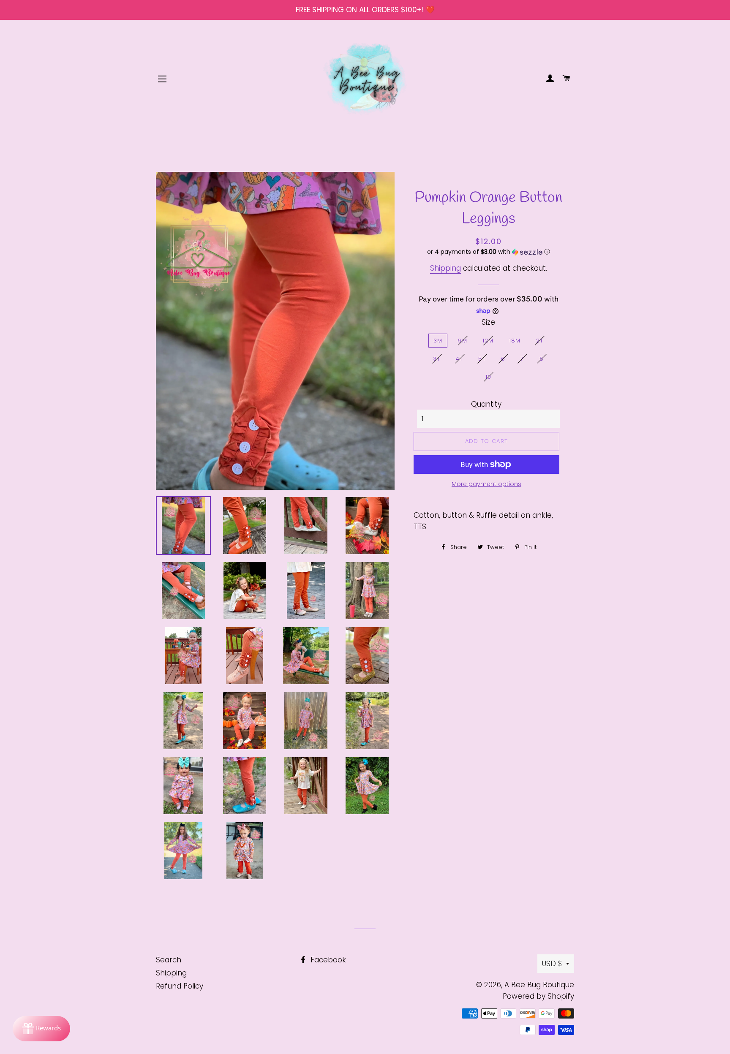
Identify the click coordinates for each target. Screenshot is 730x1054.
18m (515, 341)
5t (482, 359)
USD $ (552, 964)
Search (168, 960)
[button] (489, 251)
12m (488, 341)
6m (462, 341)
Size (488, 322)
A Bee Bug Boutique (539, 985)
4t (459, 359)
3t (437, 359)
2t (540, 341)
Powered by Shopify (538, 996)
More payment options (486, 484)
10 (488, 377)
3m (438, 341)
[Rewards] (41, 1028)
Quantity (486, 404)
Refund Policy (179, 986)
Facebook (327, 960)
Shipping (445, 268)
